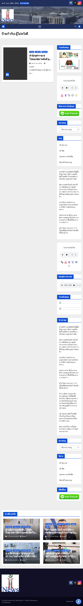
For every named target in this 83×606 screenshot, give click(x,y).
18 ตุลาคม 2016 (36, 63)
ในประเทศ (44, 52)
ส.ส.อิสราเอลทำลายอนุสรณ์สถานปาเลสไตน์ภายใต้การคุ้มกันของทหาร (20, 556)
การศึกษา (38, 52)
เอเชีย (28, 527)
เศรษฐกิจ (73, 524)
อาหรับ (23, 527)
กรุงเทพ (32, 52)
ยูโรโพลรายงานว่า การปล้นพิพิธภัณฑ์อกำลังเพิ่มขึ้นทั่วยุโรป (69, 230)
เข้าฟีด (61, 151)
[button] (75, 26)
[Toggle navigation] (39, 26)
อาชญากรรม (17, 527)
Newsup (32, 600)
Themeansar (6, 602)
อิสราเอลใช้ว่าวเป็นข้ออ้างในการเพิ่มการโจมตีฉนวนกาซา (68, 428)
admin (24, 536)
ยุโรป (54, 524)
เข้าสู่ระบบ (63, 145)
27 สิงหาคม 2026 (13, 536)
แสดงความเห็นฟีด (66, 156)
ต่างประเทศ (8, 527)
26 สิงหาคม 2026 (53, 536)
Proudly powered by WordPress (12, 600)
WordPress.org (65, 162)
